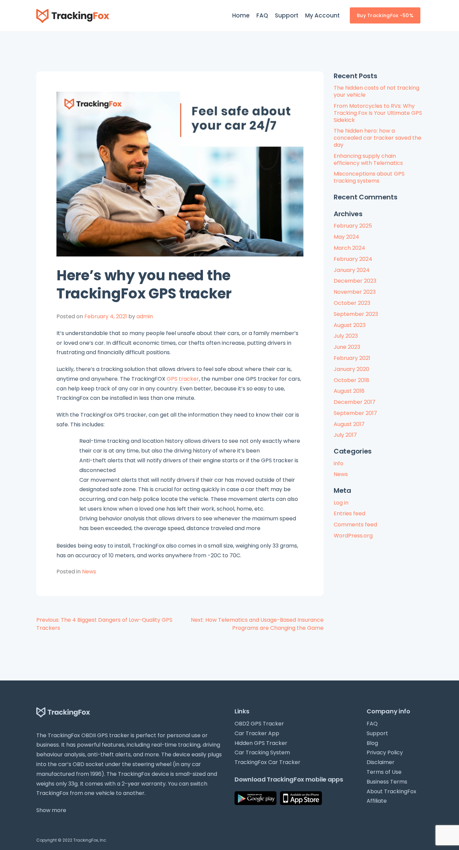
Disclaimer (380, 762)
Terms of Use (384, 772)
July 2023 (346, 336)
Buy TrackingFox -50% (385, 15)
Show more (51, 810)
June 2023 (347, 347)
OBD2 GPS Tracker (259, 723)
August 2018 (349, 391)
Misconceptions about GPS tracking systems (369, 177)
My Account (322, 15)
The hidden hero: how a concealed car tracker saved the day (377, 138)
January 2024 (352, 270)
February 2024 (353, 259)
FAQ (262, 15)
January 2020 (351, 369)
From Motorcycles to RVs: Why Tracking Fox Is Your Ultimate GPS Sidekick (378, 113)
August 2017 (349, 424)
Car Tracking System (262, 752)
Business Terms (387, 782)
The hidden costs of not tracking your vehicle (376, 91)
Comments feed (355, 524)
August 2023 (350, 325)
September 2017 (355, 413)
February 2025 (353, 226)
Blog (372, 743)
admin (144, 316)
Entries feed (349, 513)
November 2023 (355, 292)
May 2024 (346, 237)
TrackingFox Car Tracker (267, 762)
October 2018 (351, 380)
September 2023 (356, 314)
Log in (341, 503)
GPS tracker (183, 379)
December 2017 (354, 402)
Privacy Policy (385, 752)
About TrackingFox (391, 791)
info (338, 463)
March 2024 (349, 248)
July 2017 (345, 435)
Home (241, 15)
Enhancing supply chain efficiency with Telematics (368, 159)
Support (286, 15)
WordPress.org (353, 535)
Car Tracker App (257, 733)
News (89, 571)
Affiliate (377, 801)
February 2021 (352, 358)
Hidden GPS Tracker (261, 743)
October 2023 (352, 303)
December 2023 (355, 281)
